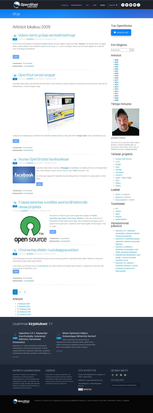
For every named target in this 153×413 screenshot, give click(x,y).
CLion (117, 161)
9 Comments (28, 193)
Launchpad (119, 172)
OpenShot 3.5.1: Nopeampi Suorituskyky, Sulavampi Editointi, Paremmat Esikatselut (127, 233)
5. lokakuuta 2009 (23, 306)
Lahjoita (112, 5)
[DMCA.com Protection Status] (85, 389)
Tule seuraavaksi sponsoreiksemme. (124, 385)
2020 (116, 73)
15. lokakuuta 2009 (24, 309)
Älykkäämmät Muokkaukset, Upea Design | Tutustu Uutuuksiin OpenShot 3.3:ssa (127, 257)
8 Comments (28, 150)
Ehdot (119, 400)
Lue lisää (16, 357)
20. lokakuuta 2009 (24, 312)
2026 (116, 60)
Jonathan (30, 39)
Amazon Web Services (123, 159)
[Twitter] (126, 5)
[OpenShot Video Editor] (25, 5)
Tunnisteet (118, 204)
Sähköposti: (85, 383)
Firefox (94, 215)
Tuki (94, 5)
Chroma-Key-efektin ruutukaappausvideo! (48, 249)
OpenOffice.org (55, 218)
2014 (116, 87)
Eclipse (64, 218)
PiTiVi (69, 218)
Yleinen (118, 194)
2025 (116, 62)
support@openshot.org (94, 380)
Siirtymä (118, 217)
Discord (80, 386)
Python (118, 183)
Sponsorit (117, 380)
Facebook (74, 168)
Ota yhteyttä (87, 370)
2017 (116, 80)
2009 (116, 98)
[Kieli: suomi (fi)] (138, 5)
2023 (116, 67)
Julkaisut (118, 197)
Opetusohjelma (121, 219)
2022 (116, 69)
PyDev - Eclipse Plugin (123, 178)
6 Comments (65, 241)
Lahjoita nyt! (122, 32)
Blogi (103, 5)
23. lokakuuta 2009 (24, 314)
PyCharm (118, 175)
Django (118, 164)
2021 (116, 71)
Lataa (63, 5)
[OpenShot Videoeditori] (21, 401)
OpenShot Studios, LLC (79, 400)
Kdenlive (80, 218)
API (87, 5)
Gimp (74, 218)
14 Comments (29, 66)
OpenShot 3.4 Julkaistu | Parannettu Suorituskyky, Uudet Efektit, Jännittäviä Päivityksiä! (126, 249)
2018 (116, 78)
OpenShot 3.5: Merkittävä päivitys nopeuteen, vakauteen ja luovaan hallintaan (127, 241)
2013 (116, 89)
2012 (116, 91)
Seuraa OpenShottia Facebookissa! (43, 159)
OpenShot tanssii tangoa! (36, 74)
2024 (116, 64)
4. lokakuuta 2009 (23, 304)
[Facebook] (123, 5)
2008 (116, 100)
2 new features (43, 266)
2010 (116, 96)
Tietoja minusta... (131, 149)
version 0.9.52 (47, 44)
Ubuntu (118, 186)
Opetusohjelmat (121, 200)
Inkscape (118, 170)
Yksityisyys (111, 400)
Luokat (115, 189)
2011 (116, 93)
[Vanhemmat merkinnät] (24, 292)
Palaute (118, 211)
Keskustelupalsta (95, 383)
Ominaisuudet (76, 5)
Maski (117, 214)
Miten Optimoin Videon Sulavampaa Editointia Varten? (79, 335)
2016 (116, 82)
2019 (116, 75)
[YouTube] (134, 5)
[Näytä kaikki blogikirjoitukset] (50, 323)
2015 (116, 84)
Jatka (16, 57)
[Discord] (130, 5)
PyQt (117, 180)
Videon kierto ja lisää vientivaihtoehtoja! (46, 35)
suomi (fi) (126, 400)
